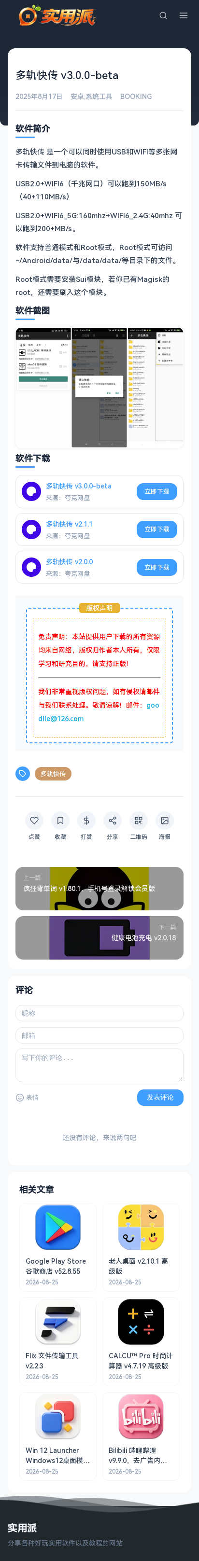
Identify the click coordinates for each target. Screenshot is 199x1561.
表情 (32, 1097)
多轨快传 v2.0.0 (69, 561)
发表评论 (160, 1097)
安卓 (77, 96)
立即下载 (157, 491)
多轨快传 (53, 773)
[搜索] (163, 15)
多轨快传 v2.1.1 (69, 524)
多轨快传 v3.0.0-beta (79, 485)
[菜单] (183, 15)
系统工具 (99, 96)
